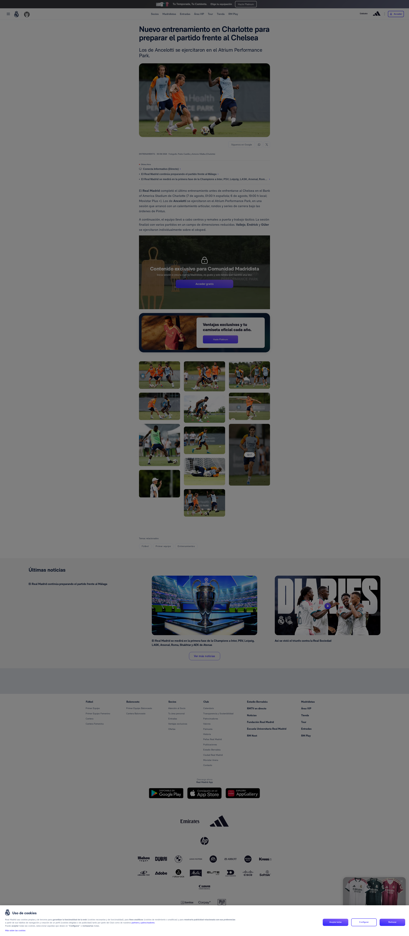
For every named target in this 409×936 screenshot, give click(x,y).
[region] (204, 920)
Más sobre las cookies (15, 930)
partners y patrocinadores (142, 923)
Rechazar (392, 922)
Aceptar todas (335, 922)
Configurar (364, 922)
